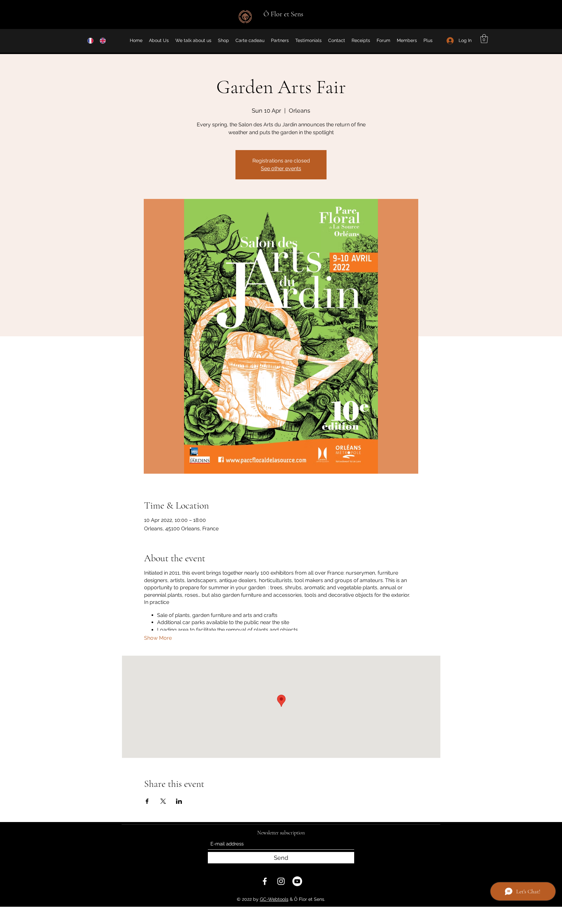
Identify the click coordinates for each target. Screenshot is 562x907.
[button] (484, 38)
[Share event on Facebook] (147, 801)
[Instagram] (281, 881)
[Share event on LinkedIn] (179, 801)
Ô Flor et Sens (283, 14)
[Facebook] (265, 881)
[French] (89, 40)
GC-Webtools (274, 899)
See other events (281, 168)
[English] (101, 40)
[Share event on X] (163, 801)
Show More (158, 638)
